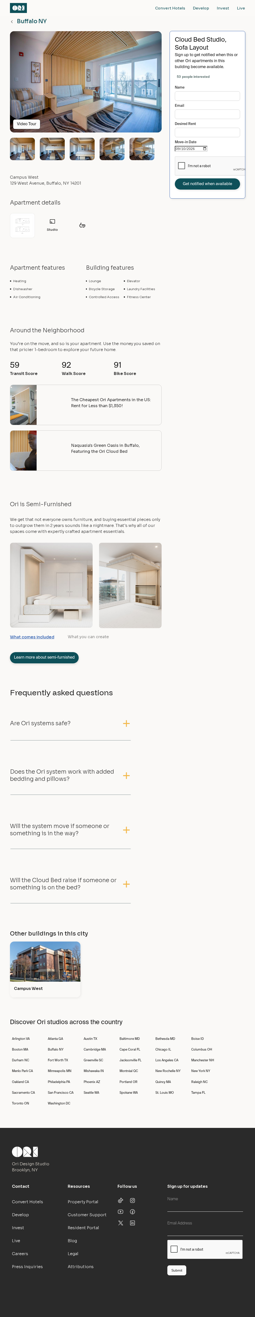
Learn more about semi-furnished (44, 658)
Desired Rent (185, 124)
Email (179, 106)
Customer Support (87, 1214)
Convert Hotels (170, 7)
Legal (73, 1253)
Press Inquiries (27, 1266)
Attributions (81, 1266)
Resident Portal (83, 1227)
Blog (72, 1240)
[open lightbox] (86, 83)
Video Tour (26, 124)
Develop (201, 7)
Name (180, 87)
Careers (20, 1253)
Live (241, 7)
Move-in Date (185, 142)
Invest (223, 7)
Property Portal (83, 1201)
